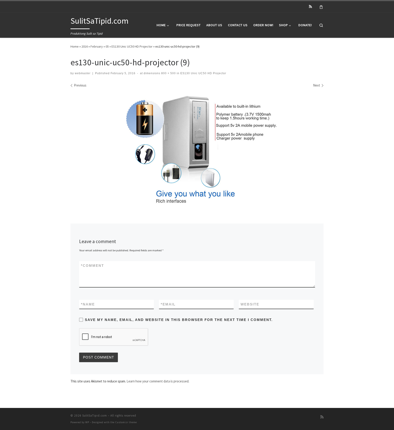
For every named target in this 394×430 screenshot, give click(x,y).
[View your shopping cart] (321, 6)
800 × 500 (168, 73)
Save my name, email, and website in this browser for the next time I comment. (179, 320)
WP (87, 422)
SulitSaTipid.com (94, 415)
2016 (84, 46)
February (97, 46)
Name (88, 304)
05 (107, 46)
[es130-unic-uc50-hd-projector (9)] (197, 148)
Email (168, 304)
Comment (92, 265)
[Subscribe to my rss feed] (310, 6)
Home (74, 46)
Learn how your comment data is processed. (158, 381)
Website (250, 304)
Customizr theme (126, 422)
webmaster (83, 73)
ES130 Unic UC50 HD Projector (132, 46)
